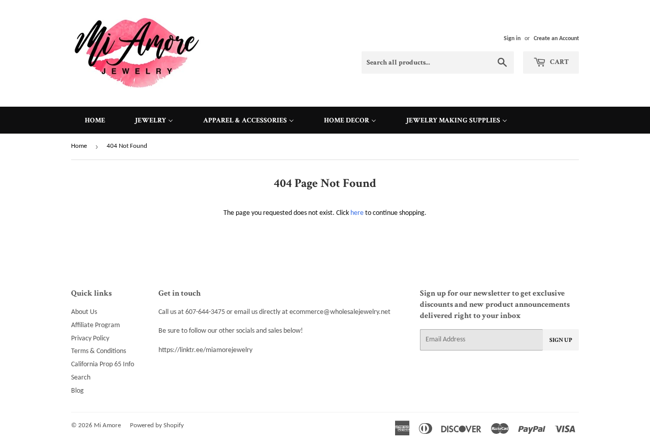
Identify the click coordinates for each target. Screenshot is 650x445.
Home (79, 146)
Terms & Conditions (98, 351)
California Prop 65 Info (102, 364)
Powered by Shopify (157, 425)
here (357, 213)
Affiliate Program (95, 325)
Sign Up (560, 340)
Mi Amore (107, 425)
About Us (84, 312)
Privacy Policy (90, 338)
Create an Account (556, 39)
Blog (77, 391)
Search (80, 378)
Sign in (512, 39)
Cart (558, 62)
